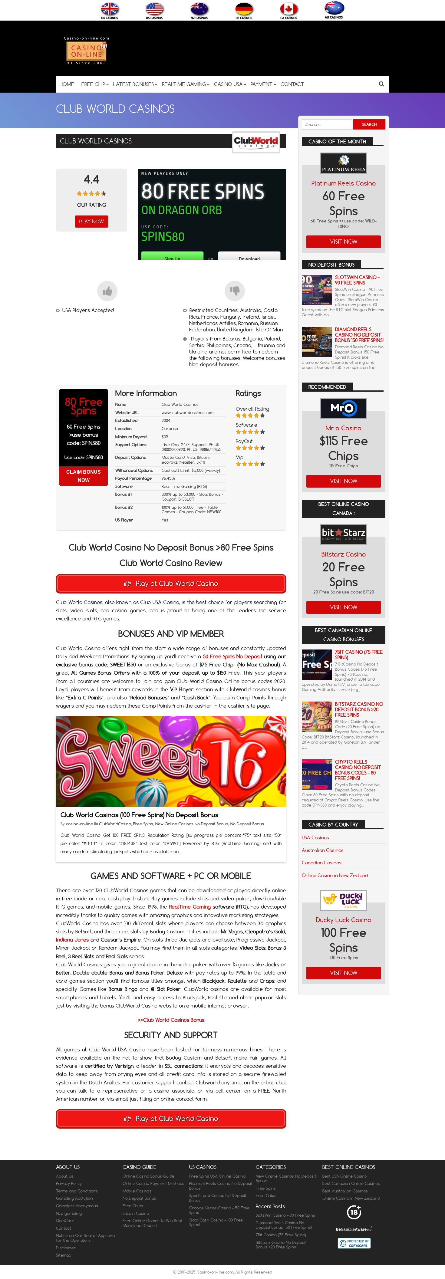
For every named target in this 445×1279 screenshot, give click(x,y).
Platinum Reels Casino (344, 183)
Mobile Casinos (137, 1191)
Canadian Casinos (321, 863)
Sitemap (63, 1255)
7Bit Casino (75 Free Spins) (359, 654)
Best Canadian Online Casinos (351, 1183)
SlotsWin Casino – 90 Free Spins (357, 280)
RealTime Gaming (190, 907)
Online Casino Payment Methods (153, 1183)
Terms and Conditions (77, 1191)
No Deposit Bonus (247, 823)
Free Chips (133, 1205)
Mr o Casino (343, 428)
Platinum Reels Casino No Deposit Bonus (220, 1186)
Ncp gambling (69, 1213)
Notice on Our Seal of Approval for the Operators (86, 1238)
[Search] (381, 83)
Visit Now (344, 241)
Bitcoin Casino (136, 1213)
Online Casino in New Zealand (335, 875)
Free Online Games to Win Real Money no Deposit (152, 1223)
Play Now (91, 222)
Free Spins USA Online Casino (217, 1176)
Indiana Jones (72, 940)
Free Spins (143, 823)
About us (64, 1176)
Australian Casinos (323, 850)
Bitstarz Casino (343, 554)
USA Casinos (315, 837)
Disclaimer (66, 1247)
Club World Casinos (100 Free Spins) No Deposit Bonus (139, 815)
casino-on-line (80, 823)
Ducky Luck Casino (343, 920)
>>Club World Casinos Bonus (171, 1020)
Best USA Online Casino (344, 1176)
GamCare (65, 1220)
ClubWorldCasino (115, 823)
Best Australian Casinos (345, 1191)
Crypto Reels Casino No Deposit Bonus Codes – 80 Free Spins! (358, 770)
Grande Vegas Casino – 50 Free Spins (219, 1210)
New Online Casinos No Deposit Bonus (191, 823)
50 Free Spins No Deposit (232, 656)
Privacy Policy (69, 1183)
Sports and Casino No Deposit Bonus (217, 1198)
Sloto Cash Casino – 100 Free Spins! (216, 1222)
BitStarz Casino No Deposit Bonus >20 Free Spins (359, 709)
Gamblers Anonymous (77, 1205)
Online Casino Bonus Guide (148, 1176)
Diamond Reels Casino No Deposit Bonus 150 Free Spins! (359, 335)
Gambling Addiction (74, 1198)
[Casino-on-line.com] (86, 64)
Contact (63, 1228)
